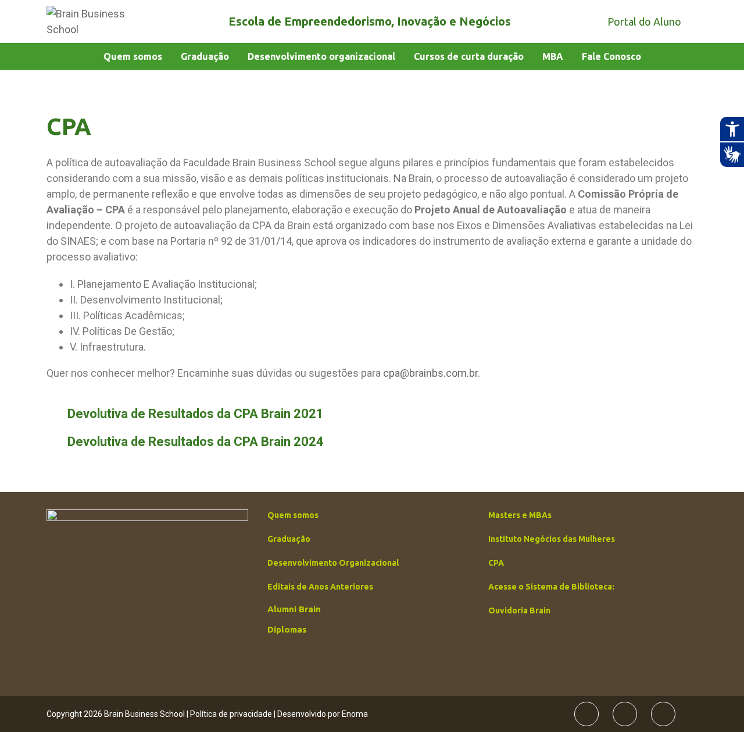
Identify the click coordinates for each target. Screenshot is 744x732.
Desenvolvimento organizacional (321, 56)
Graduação (205, 56)
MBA (552, 56)
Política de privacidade (231, 714)
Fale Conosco (611, 56)
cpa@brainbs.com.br (430, 373)
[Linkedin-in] (663, 714)
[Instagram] (625, 714)
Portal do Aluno (644, 21)
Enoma (355, 714)
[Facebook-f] (586, 714)
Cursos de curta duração (469, 56)
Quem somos (132, 56)
